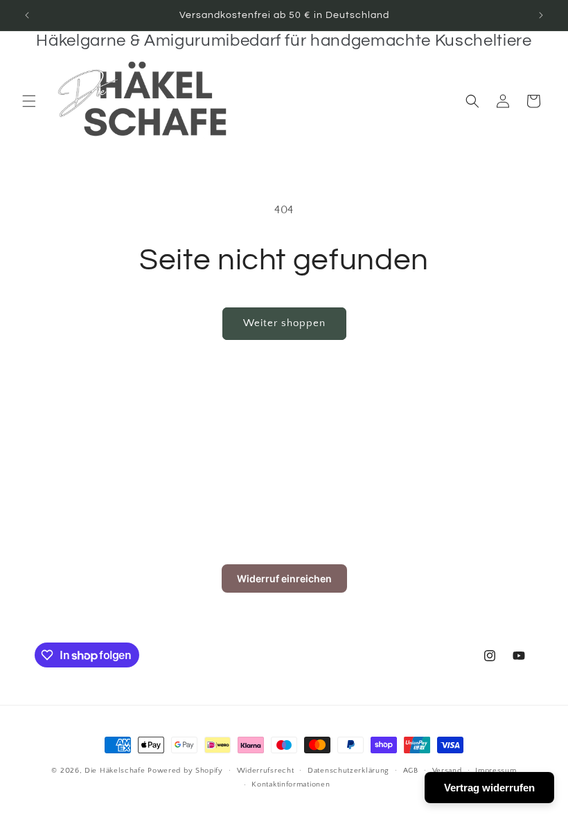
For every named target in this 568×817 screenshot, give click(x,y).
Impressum (495, 770)
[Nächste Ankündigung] (541, 15)
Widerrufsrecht (265, 770)
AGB (410, 770)
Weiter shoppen (284, 323)
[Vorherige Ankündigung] (27, 15)
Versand (447, 770)
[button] (29, 101)
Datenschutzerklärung (348, 770)
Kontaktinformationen (290, 784)
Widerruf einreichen (284, 578)
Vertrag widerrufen (489, 787)
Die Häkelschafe (115, 770)
